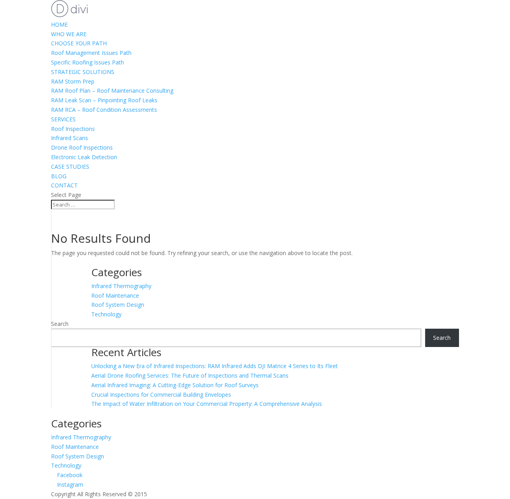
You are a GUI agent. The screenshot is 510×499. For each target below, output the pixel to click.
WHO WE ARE (68, 34)
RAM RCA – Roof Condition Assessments (104, 109)
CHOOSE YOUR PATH (79, 43)
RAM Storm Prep (72, 81)
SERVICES (63, 119)
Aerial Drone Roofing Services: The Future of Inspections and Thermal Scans (189, 375)
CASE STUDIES (70, 166)
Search (60, 323)
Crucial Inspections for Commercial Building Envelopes (161, 394)
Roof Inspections (73, 129)
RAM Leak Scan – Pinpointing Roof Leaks (104, 100)
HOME (59, 24)
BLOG (59, 176)
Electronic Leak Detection (84, 157)
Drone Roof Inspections (82, 147)
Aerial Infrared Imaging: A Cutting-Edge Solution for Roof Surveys (175, 385)
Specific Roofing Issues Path (87, 62)
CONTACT (64, 185)
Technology (106, 314)
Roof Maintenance (115, 295)
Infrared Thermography (121, 286)
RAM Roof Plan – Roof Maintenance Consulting (112, 90)
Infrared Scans (69, 138)
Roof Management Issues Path (91, 53)
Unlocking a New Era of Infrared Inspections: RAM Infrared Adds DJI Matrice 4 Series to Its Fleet (214, 366)
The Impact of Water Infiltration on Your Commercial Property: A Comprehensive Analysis (206, 403)
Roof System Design (117, 304)
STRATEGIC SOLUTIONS (82, 72)
